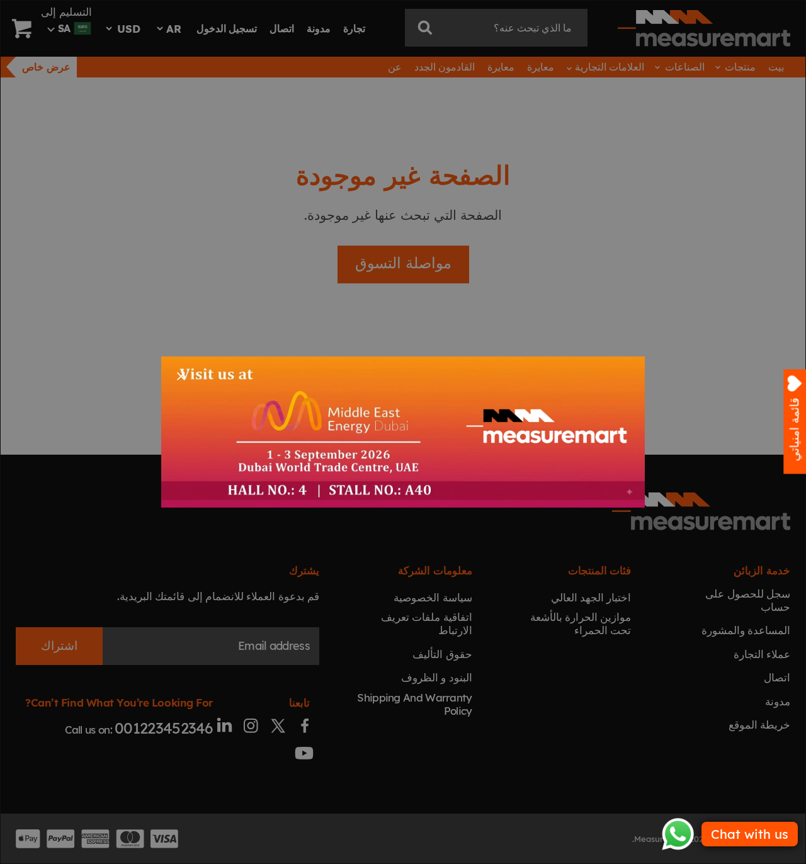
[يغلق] (181, 376)
